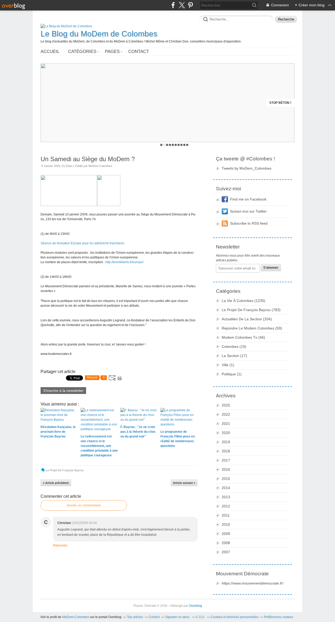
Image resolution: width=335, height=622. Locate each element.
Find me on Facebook (248, 199)
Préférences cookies (278, 617)
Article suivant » (184, 482)
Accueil (50, 51)
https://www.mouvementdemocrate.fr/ (252, 583)
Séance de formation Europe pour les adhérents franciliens (82, 243)
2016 (226, 469)
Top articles (135, 617)
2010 (226, 524)
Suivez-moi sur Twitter (248, 211)
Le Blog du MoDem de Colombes (99, 33)
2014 (226, 488)
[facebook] (173, 5)
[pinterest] (190, 5)
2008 (226, 543)
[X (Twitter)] (181, 5)
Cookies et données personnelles (235, 617)
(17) (234, 356)
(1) (228, 365)
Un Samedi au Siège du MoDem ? (88, 159)
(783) (251, 310)
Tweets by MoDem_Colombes (246, 168)
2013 (226, 497)
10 (187, 145)
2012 (226, 506)
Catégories (82, 51)
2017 (226, 460)
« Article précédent (56, 482)
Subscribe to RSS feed (248, 223)
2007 (226, 552)
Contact (138, 51)
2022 (226, 414)
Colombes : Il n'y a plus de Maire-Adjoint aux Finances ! (241, 103)
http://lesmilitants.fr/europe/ (124, 262)
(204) (247, 319)
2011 (226, 515)
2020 (226, 433)
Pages (112, 51)
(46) (243, 337)
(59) (252, 328)
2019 (226, 442)
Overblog (195, 606)
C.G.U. (200, 617)
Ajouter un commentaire (84, 505)
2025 (226, 405)
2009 (226, 534)
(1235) (243, 301)
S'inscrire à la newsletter (63, 390)
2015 (226, 479)
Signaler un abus (177, 617)
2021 (226, 423)
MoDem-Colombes (75, 617)
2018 (226, 451)
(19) (234, 346)
